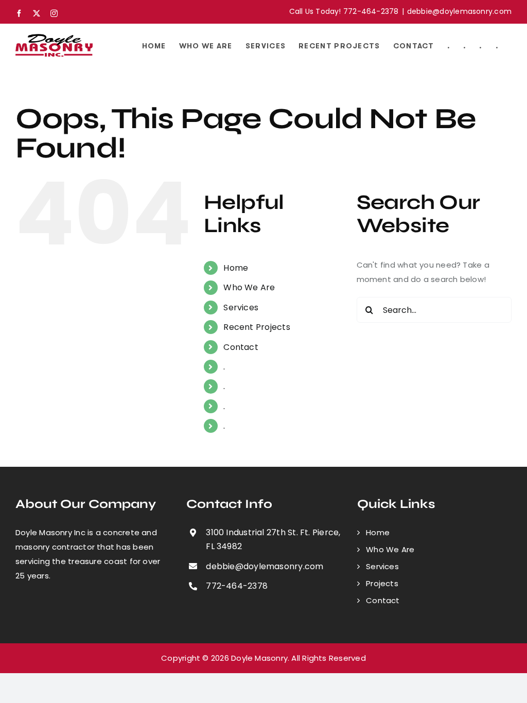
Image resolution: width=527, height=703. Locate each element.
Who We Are (249, 287)
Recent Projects (256, 327)
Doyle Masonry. (260, 658)
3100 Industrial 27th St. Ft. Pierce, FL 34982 (273, 539)
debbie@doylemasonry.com (459, 11)
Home (235, 268)
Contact (240, 347)
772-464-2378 (237, 586)
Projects (382, 583)
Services (240, 307)
